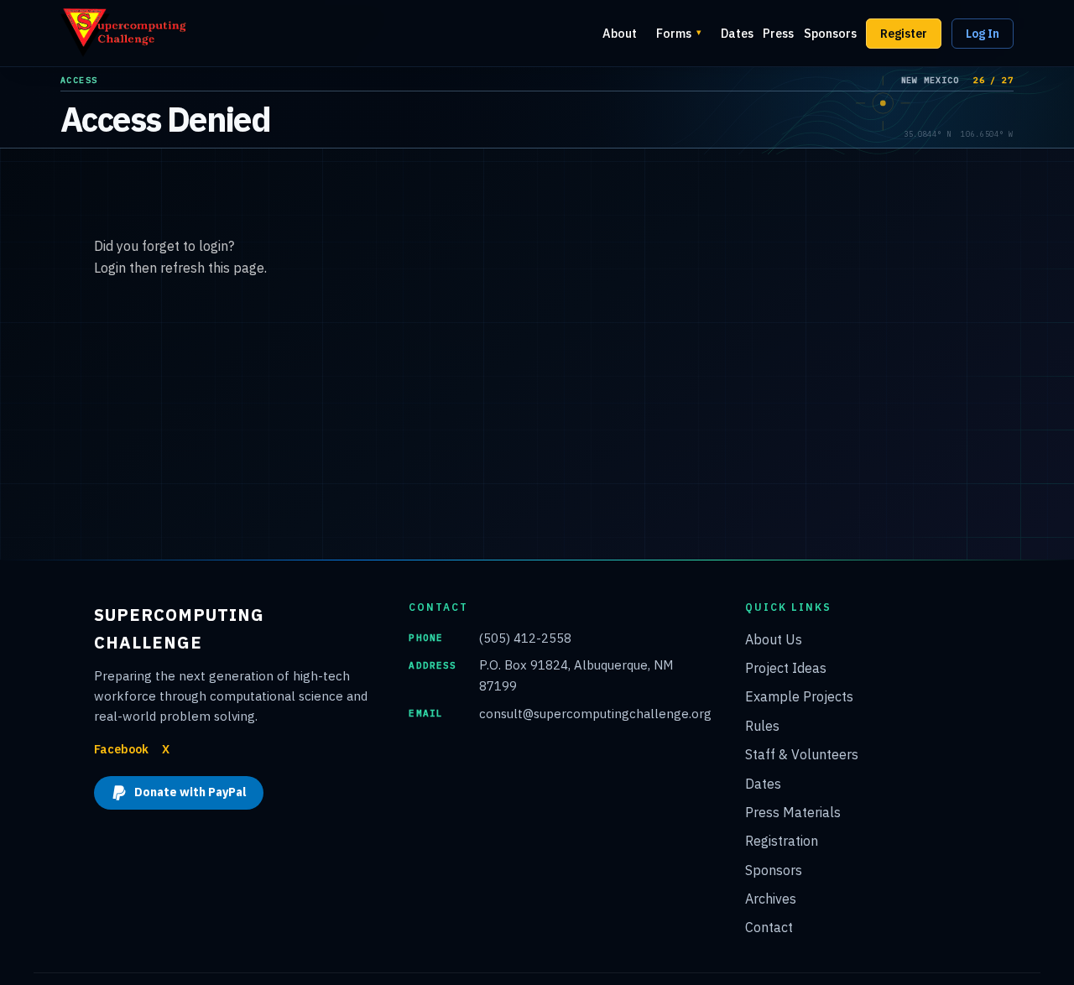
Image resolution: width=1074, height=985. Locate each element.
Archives (770, 898)
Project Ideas (785, 667)
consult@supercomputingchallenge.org (595, 714)
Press (778, 33)
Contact (769, 927)
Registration (781, 840)
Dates (737, 33)
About (619, 33)
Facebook (121, 749)
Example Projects (799, 696)
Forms (678, 33)
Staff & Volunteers (801, 754)
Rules (762, 725)
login (213, 245)
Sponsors (830, 33)
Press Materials (793, 812)
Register (903, 33)
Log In (982, 33)
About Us (773, 639)
